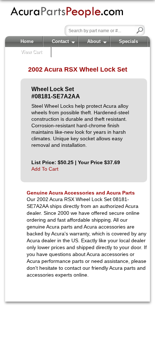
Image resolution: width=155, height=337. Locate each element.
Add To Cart (44, 169)
